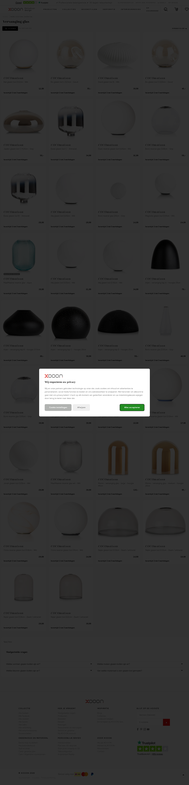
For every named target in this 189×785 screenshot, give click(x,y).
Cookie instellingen (58, 407)
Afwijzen (81, 407)
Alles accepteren (132, 407)
